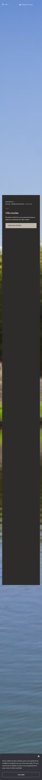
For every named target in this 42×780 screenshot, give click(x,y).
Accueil (7, 204)
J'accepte (21, 775)
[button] (39, 756)
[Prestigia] (24, 5)
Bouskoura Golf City (18, 204)
